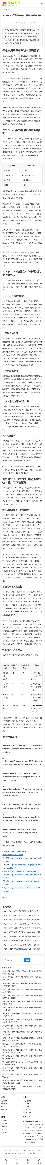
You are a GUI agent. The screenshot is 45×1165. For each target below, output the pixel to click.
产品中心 (17, 1150)
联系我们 (4, 1109)
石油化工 (4, 1121)
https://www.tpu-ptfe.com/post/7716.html (25, 871)
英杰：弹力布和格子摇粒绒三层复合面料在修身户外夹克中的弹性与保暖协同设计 (22, 950)
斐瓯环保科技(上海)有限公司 (16, 1153)
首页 (3, 10)
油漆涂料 (4, 1132)
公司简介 (4, 1101)
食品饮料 (4, 1129)
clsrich (12, 23)
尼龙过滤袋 (27, 1101)
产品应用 (25, 1150)
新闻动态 (4, 1104)
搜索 (27, 960)
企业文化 (4, 1106)
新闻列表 (32, 1150)
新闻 (9, 10)
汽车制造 (4, 1126)
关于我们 (10, 1150)
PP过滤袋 (26, 1106)
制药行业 (4, 1123)
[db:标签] (6, 897)
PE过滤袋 (26, 1104)
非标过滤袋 (27, 1112)
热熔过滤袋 (27, 1109)
